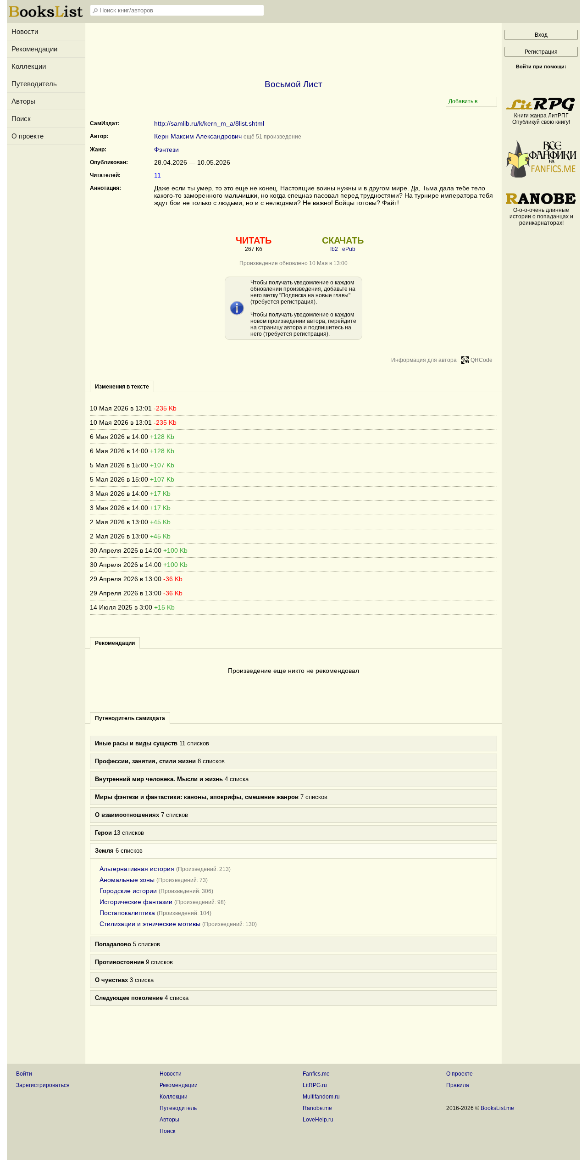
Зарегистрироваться (43, 1085)
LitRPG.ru (315, 1085)
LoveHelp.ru (318, 1119)
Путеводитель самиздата (130, 718)
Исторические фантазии (136, 901)
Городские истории (128, 890)
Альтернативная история (137, 868)
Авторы (23, 101)
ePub (348, 249)
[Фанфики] (541, 175)
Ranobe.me (317, 1108)
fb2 (334, 249)
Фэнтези (166, 149)
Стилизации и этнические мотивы (150, 923)
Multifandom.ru (321, 1096)
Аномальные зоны (127, 879)
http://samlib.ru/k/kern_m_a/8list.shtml (209, 123)
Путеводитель (34, 84)
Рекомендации (34, 49)
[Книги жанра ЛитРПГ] (541, 109)
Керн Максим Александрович (198, 136)
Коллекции (28, 66)
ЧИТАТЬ (253, 240)
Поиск (21, 118)
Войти (24, 1074)
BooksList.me (497, 1108)
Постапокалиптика (127, 912)
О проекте (27, 136)
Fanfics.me (316, 1074)
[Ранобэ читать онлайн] (541, 203)
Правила (457, 1085)
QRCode (482, 360)
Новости (24, 31)
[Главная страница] (46, 16)
